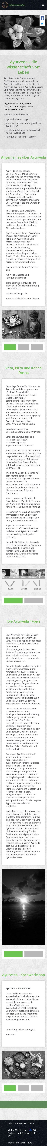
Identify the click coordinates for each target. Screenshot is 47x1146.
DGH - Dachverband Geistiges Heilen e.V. (23, 1133)
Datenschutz (26, 1142)
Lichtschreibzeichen (17, 5)
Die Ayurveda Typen (14, 109)
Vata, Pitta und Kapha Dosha (18, 106)
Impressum (13, 1142)
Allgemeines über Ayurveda (17, 103)
